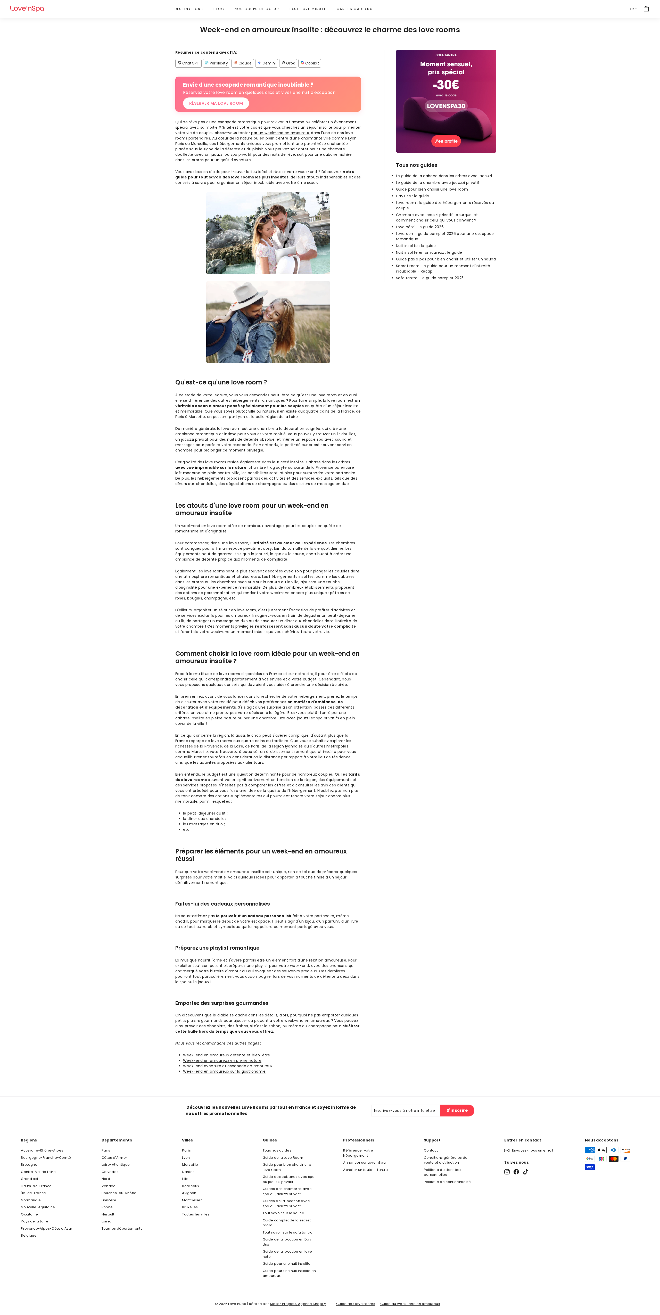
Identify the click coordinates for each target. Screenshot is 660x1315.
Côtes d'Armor (114, 1157)
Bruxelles (190, 1207)
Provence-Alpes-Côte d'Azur (46, 1228)
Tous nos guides (277, 1150)
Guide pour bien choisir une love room (432, 189)
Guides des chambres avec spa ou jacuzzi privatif (287, 1191)
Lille (185, 1178)
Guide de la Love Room (283, 1157)
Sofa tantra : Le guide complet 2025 (430, 278)
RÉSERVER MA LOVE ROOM (216, 103)
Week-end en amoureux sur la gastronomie (224, 1071)
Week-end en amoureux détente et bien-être (226, 1055)
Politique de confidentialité (447, 1181)
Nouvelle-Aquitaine (38, 1207)
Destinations (189, 9)
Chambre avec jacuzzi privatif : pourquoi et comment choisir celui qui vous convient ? (437, 217)
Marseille (190, 1164)
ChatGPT (190, 63)
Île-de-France (33, 1192)
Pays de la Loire (34, 1221)
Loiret (106, 1221)
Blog (218, 9)
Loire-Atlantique (116, 1164)
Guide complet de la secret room (287, 1223)
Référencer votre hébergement (358, 1153)
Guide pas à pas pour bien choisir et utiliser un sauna (446, 259)
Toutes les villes (196, 1214)
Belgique (29, 1235)
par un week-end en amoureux (280, 132)
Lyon (186, 1157)
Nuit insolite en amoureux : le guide (429, 252)
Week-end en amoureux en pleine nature (222, 1060)
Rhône (107, 1207)
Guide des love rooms (355, 1303)
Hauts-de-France (36, 1186)
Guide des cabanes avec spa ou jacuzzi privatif (289, 1179)
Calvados (110, 1171)
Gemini (268, 63)
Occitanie (29, 1214)
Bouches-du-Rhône (119, 1192)
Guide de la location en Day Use (287, 1242)
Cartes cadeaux (355, 9)
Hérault (108, 1214)
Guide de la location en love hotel (287, 1254)
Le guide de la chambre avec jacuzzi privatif (437, 182)
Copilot (311, 63)
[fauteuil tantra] (446, 151)
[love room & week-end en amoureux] (27, 9)
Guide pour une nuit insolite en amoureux (289, 1273)
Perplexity (218, 63)
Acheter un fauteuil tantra (365, 1169)
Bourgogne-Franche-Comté (46, 1157)
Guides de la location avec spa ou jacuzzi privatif (286, 1203)
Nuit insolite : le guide (416, 245)
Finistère (109, 1200)
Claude (244, 63)
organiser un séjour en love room (225, 610)
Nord (106, 1178)
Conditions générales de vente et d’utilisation (446, 1160)
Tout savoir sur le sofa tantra (288, 1232)
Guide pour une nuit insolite (287, 1263)
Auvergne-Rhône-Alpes (42, 1150)
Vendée (109, 1186)
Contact (431, 1150)
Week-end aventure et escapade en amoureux (228, 1066)
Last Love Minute (308, 9)
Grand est (29, 1178)
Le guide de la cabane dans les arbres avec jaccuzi (444, 175)
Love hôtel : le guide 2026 (420, 226)
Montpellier (192, 1200)
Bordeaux (190, 1186)
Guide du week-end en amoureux (410, 1303)
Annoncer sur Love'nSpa (364, 1162)
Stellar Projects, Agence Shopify (298, 1303)
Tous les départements (122, 1228)
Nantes (188, 1171)
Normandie (31, 1200)
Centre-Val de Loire (38, 1171)
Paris (106, 1150)
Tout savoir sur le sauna (283, 1213)
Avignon (189, 1192)
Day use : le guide (412, 196)
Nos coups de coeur (257, 9)
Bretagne (29, 1164)
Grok (290, 63)
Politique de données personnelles (442, 1172)
